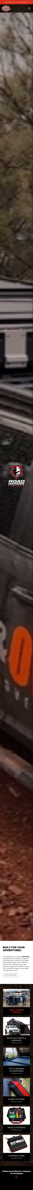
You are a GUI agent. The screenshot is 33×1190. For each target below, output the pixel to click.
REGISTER (11, 2)
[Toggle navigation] (29, 8)
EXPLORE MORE (11, 975)
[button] (4, 2)
